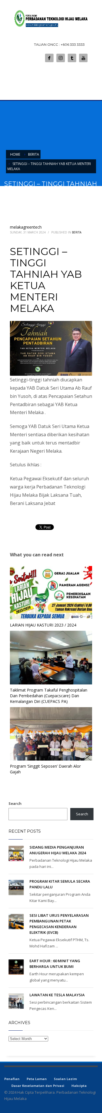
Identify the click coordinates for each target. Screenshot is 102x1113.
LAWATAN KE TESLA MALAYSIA (57, 994)
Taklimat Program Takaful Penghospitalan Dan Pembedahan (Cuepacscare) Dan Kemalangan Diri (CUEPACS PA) (48, 695)
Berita (76, 232)
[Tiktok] (72, 58)
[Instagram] (60, 58)
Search (15, 803)
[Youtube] (83, 58)
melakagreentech (26, 227)
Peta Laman (37, 1079)
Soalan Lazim (65, 1079)
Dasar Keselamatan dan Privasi (37, 1085)
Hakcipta (79, 1085)
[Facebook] (49, 58)
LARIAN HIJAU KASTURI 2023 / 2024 (43, 625)
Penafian (12, 1079)
